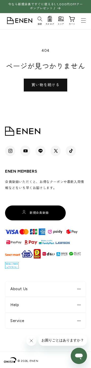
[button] (40, 20)
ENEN (34, 361)
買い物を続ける (45, 85)
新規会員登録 (39, 213)
